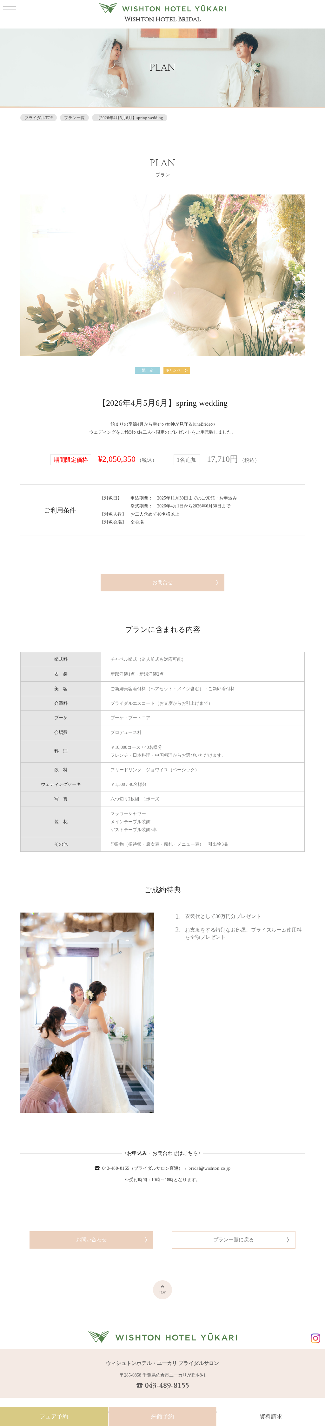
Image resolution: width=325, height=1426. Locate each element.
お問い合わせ (91, 1239)
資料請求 (271, 1416)
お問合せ (162, 582)
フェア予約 (54, 1416)
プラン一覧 (74, 117)
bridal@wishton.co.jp (209, 1168)
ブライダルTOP (38, 117)
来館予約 (162, 1416)
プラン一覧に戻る (233, 1239)
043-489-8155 (115, 1168)
